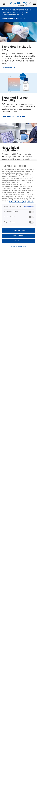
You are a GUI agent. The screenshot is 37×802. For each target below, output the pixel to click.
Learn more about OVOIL (12, 116)
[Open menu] (34, 4)
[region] (18, 481)
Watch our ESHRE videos (11, 18)
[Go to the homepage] (18, 3)
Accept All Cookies (18, 235)
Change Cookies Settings (18, 246)
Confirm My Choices (18, 241)
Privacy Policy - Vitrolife (26, 202)
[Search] (30, 3)
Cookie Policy (13, 202)
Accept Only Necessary (18, 230)
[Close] (34, 163)
